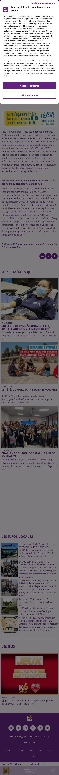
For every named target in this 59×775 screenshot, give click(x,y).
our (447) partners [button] (17, 16)
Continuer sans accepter (43, 3)
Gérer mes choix (29, 95)
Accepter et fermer (29, 85)
